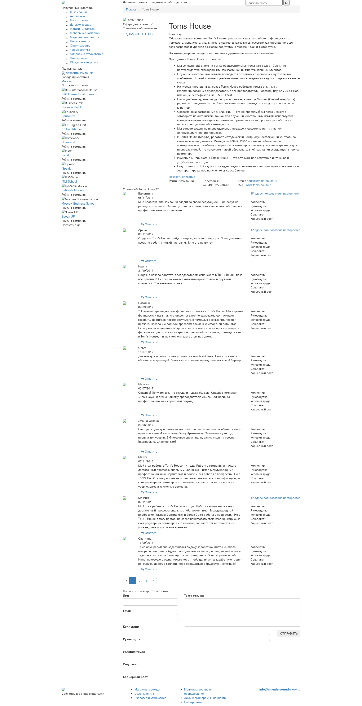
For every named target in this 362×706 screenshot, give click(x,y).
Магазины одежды (147, 689)
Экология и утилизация (150, 698)
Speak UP (68, 216)
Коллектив (131, 626)
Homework (69, 142)
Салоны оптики (144, 693)
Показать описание (182, 176)
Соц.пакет (130, 664)
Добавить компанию (79, 72)
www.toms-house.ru (259, 185)
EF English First (72, 129)
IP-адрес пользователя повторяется (275, 193)
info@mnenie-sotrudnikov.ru (279, 689)
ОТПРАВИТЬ (289, 633)
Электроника (193, 702)
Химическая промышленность (205, 698)
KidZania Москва (73, 190)
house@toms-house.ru (262, 181)
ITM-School (69, 181)
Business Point (71, 107)
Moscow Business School (78, 203)
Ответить (150, 224)
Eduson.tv (68, 116)
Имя (126, 595)
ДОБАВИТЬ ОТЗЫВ (139, 34)
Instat (65, 155)
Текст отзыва (194, 595)
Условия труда (134, 651)
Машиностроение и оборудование (197, 691)
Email (127, 611)
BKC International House (78, 94)
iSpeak (66, 168)
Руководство (132, 639)
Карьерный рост (135, 677)
